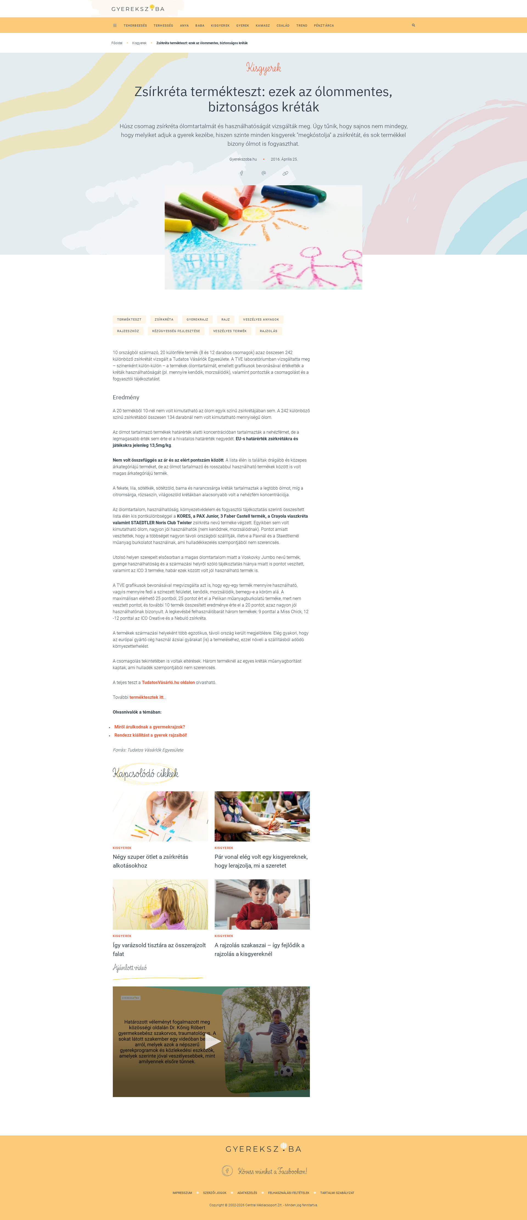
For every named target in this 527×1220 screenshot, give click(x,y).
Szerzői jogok (214, 1193)
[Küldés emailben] (263, 173)
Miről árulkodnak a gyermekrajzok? (149, 727)
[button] (211, 1041)
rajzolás (268, 331)
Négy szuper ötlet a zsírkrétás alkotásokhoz (150, 861)
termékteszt (129, 319)
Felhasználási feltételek (288, 1193)
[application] (211, 1041)
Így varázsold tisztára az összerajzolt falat (159, 949)
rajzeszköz (128, 331)
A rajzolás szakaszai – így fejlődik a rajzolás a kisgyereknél (259, 949)
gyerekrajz (197, 319)
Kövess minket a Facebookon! (272, 1171)
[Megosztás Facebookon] (241, 173)
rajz (226, 319)
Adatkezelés (247, 1193)
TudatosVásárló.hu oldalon (168, 682)
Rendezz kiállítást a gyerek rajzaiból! (150, 735)
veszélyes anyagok (261, 319)
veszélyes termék (230, 331)
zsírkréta (164, 319)
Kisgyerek (139, 43)
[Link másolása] (285, 173)
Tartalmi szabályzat (337, 1193)
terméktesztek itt (146, 697)
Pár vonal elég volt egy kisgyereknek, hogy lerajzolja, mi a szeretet (261, 861)
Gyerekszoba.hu (243, 159)
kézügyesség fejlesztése (176, 331)
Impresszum (182, 1193)
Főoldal (116, 43)
